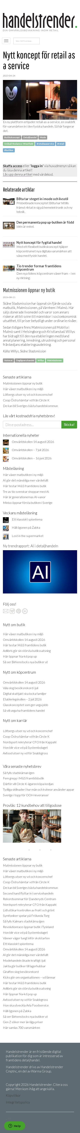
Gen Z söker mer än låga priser (23, 1022)
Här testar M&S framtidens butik (24, 486)
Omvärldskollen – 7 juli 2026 (30, 450)
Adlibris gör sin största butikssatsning (27, 650)
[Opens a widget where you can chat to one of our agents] (14, 1126)
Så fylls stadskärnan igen (18, 773)
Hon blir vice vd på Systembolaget (25, 747)
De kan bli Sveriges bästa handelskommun (30, 406)
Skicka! (69, 424)
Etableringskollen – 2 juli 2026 (22, 699)
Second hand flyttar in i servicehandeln (28, 893)
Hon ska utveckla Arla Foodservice (26, 1005)
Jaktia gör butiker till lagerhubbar (24, 966)
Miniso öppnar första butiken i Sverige (27, 502)
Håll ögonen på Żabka (26, 527)
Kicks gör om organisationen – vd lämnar (29, 977)
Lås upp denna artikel (17, 174)
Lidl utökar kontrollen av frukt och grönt (29, 910)
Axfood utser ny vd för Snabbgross (25, 753)
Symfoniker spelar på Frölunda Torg (26, 915)
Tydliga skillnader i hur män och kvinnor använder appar (38, 789)
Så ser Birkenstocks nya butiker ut (25, 662)
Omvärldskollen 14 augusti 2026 (33, 441)
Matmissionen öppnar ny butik (23, 383)
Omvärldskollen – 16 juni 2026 (31, 458)
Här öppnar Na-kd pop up (20, 656)
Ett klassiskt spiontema (27, 519)
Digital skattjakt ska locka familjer (24, 693)
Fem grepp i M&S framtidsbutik (23, 778)
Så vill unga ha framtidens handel (24, 710)
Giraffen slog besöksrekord (21, 971)
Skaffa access (12, 166)
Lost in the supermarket (27, 536)
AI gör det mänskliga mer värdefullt (25, 480)
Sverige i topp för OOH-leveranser (26, 795)
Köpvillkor (13, 1095)
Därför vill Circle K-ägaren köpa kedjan (28, 784)
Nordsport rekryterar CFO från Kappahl (29, 742)
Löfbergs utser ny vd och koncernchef (28, 394)
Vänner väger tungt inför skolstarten (26, 938)
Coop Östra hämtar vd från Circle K (26, 400)
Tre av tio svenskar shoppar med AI (26, 491)
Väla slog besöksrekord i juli (20, 688)
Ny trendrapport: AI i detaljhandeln (30, 546)
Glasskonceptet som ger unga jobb (25, 705)
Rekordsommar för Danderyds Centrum (29, 899)
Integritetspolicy (18, 1102)
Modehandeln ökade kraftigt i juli (24, 960)
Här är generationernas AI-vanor (24, 497)
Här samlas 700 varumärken (21, 1027)
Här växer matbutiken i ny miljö (23, 389)
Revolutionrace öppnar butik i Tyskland (28, 927)
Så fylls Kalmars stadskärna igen (23, 921)
